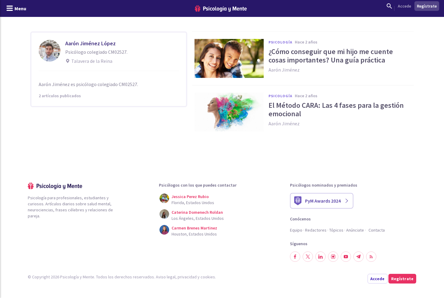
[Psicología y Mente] (221, 9)
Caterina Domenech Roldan (197, 212)
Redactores (316, 230)
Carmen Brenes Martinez (194, 228)
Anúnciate (355, 230)
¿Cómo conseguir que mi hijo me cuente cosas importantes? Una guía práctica (331, 55)
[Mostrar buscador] (389, 6)
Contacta (376, 230)
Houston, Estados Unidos (194, 234)
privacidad (187, 277)
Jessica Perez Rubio (190, 196)
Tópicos (336, 230)
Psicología (280, 42)
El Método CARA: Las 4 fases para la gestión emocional (336, 109)
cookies (208, 277)
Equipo (296, 230)
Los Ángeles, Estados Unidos (198, 218)
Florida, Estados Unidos (193, 202)
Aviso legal (165, 277)
